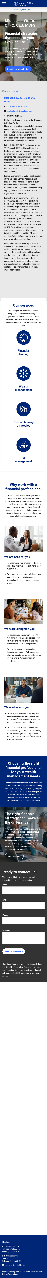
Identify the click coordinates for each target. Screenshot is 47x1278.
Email (4, 900)
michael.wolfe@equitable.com (19, 111)
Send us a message (14, 951)
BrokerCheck (13, 1274)
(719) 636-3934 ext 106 (17, 106)
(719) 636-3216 (15, 1249)
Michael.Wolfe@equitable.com (13, 1265)
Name (4, 885)
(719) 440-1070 (14, 1251)
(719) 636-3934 (13, 1246)
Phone (5, 915)
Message (6, 930)
